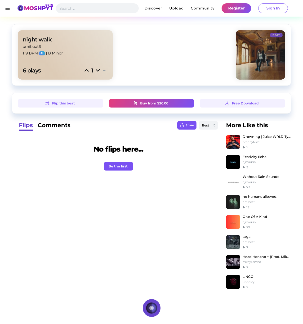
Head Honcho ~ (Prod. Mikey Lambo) (267, 257)
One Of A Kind (255, 217)
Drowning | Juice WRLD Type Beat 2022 (267, 137)
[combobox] (208, 125)
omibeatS (32, 46)
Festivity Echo (255, 157)
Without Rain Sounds (261, 177)
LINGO (248, 276)
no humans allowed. (260, 196)
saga (246, 236)
